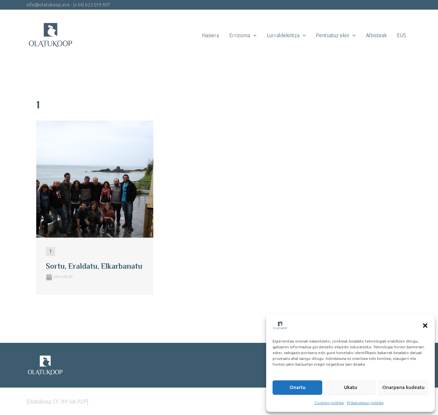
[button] (425, 325)
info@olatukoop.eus (48, 4)
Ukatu (350, 387)
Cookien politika (329, 403)
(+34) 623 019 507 (91, 4)
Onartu (298, 387)
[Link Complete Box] (94, 208)
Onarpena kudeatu (403, 387)
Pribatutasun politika (365, 403)
